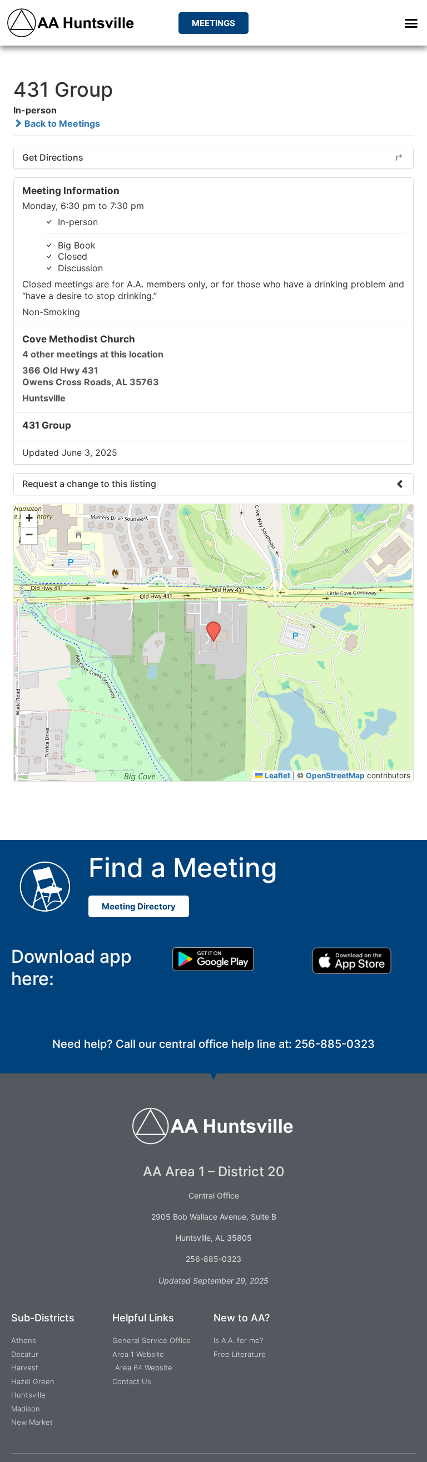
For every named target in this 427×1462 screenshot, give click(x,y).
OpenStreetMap (335, 775)
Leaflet (276, 775)
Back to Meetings (61, 123)
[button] (410, 22)
